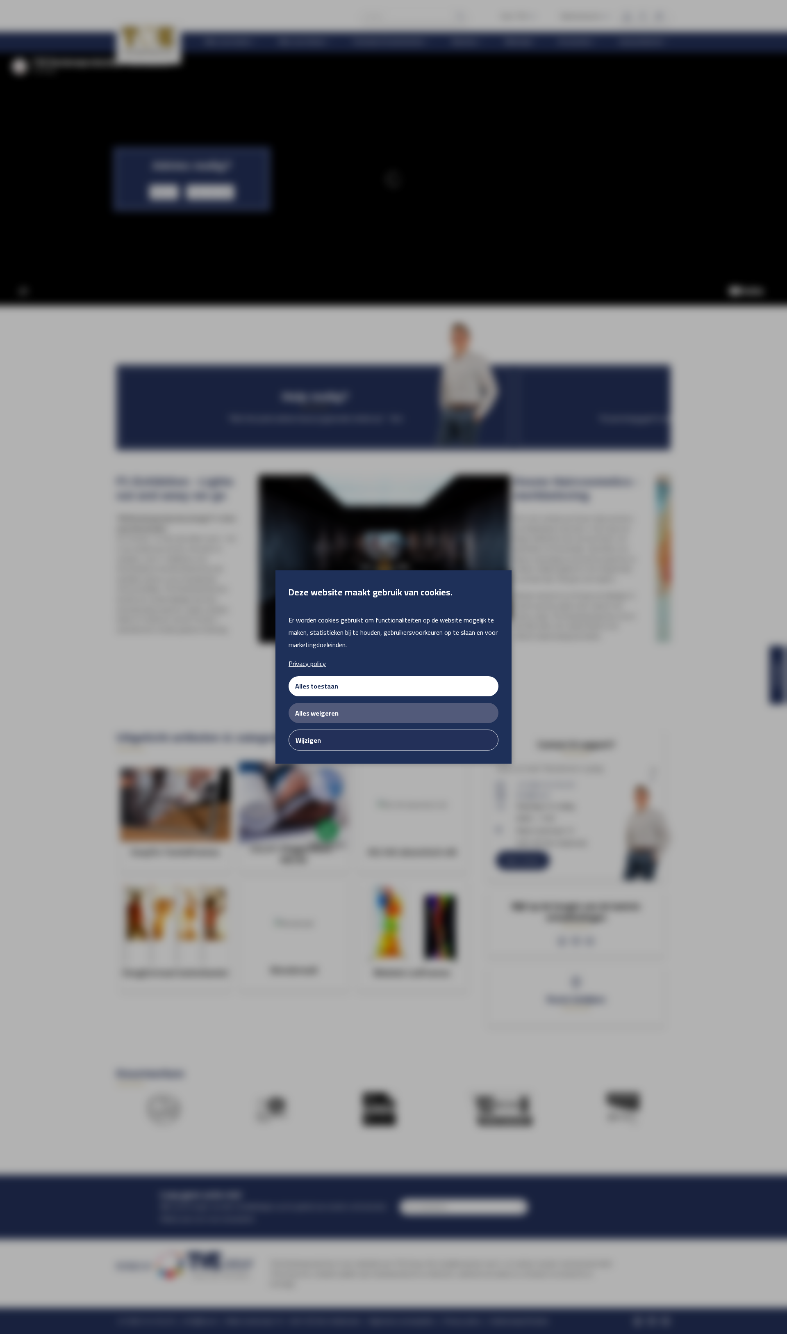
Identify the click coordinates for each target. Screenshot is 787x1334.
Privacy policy (307, 663)
